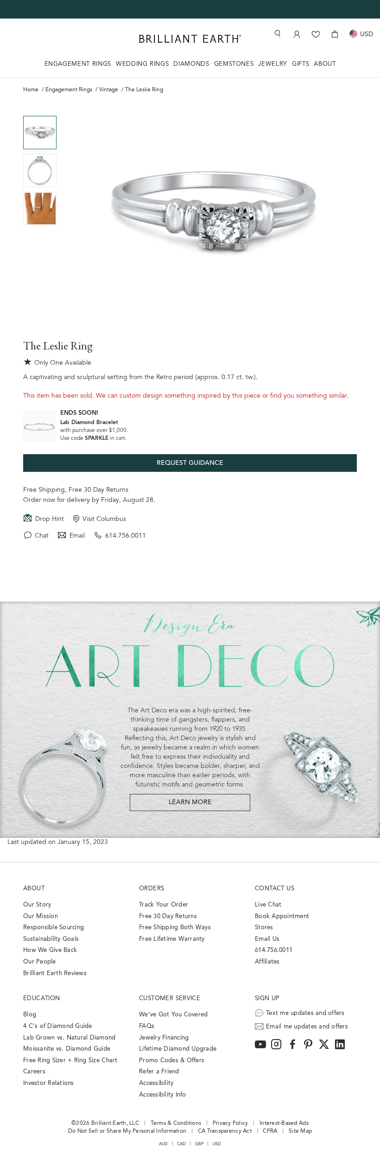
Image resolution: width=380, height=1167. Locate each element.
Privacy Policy (230, 1123)
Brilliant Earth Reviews (55, 973)
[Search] (277, 33)
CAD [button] (181, 1144)
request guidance (190, 463)
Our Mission (40, 916)
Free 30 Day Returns (98, 490)
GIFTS (300, 64)
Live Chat (268, 905)
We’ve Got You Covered (173, 1015)
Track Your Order (163, 905)
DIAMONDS (191, 64)
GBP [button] (199, 1144)
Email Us (267, 939)
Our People (39, 962)
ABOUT (325, 64)
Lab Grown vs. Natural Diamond (69, 1038)
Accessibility (156, 1083)
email (77, 536)
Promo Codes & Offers (171, 1061)
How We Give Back (50, 950)
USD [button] (217, 1144)
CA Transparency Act (225, 1131)
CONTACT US (274, 889)
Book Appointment (282, 916)
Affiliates (267, 962)
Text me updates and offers (305, 1013)
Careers (34, 1072)
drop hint (49, 519)
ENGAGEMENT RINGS (77, 64)
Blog (29, 1015)
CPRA (270, 1131)
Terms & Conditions (176, 1123)
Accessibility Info (162, 1095)
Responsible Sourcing (53, 928)
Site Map (300, 1131)
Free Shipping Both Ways (175, 928)
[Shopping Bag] (334, 34)
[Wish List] (315, 34)
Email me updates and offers (307, 1027)
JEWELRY (272, 64)
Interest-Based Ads (284, 1123)
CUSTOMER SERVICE (169, 999)
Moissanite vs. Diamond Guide (66, 1049)
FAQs (146, 1026)
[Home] (190, 39)
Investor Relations (48, 1083)
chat (42, 536)
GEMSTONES (234, 64)
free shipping (44, 490)
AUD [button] (163, 1144)
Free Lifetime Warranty (172, 939)
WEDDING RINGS (142, 64)
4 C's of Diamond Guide (57, 1026)
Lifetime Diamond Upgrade (177, 1049)
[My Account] (296, 34)
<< (40, 109)
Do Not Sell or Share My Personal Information (127, 1131)
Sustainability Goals (51, 939)
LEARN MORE (190, 802)
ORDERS (151, 889)
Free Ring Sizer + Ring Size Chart (70, 1061)
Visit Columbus (104, 519)
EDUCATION (41, 999)
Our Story (37, 905)
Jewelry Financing (164, 1038)
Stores (264, 928)
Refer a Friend (159, 1072)
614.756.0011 (125, 536)
